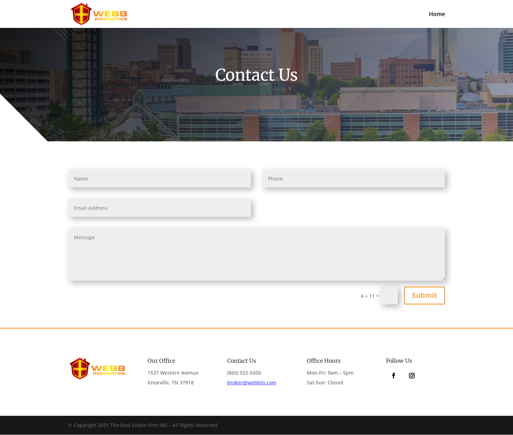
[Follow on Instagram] (411, 375)
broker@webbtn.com (251, 382)
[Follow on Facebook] (393, 375)
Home (437, 15)
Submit (424, 295)
